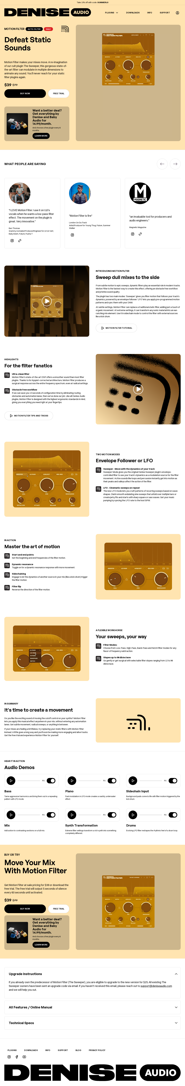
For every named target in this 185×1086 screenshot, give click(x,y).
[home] (47, 12)
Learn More (41, 136)
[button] (177, 12)
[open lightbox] (46, 301)
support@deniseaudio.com (156, 986)
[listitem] (32, 213)
